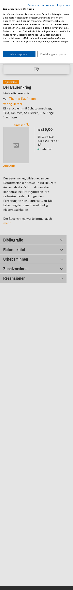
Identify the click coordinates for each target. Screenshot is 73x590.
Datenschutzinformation (41, 5)
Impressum (63, 5)
